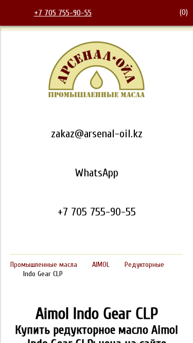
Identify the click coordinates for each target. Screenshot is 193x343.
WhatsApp (96, 172)
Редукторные (144, 264)
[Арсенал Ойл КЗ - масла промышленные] (97, 95)
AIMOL (101, 264)
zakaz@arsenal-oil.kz (97, 133)
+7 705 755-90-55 (63, 12)
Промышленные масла (43, 264)
